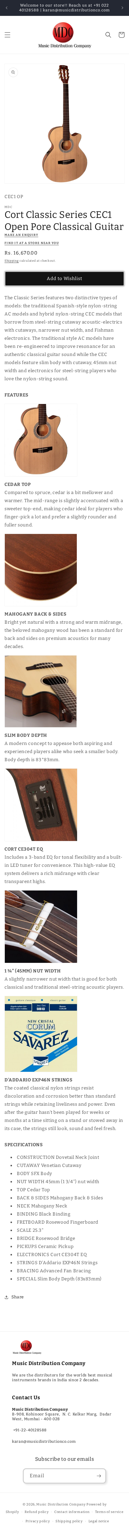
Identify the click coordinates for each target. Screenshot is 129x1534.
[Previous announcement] (6, 7)
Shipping (11, 261)
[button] (7, 34)
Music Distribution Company (61, 1504)
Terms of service (109, 1512)
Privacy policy (38, 1521)
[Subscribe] (98, 1476)
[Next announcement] (122, 7)
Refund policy (37, 1512)
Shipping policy (69, 1521)
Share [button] (17, 1297)
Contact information (71, 1512)
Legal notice (98, 1521)
